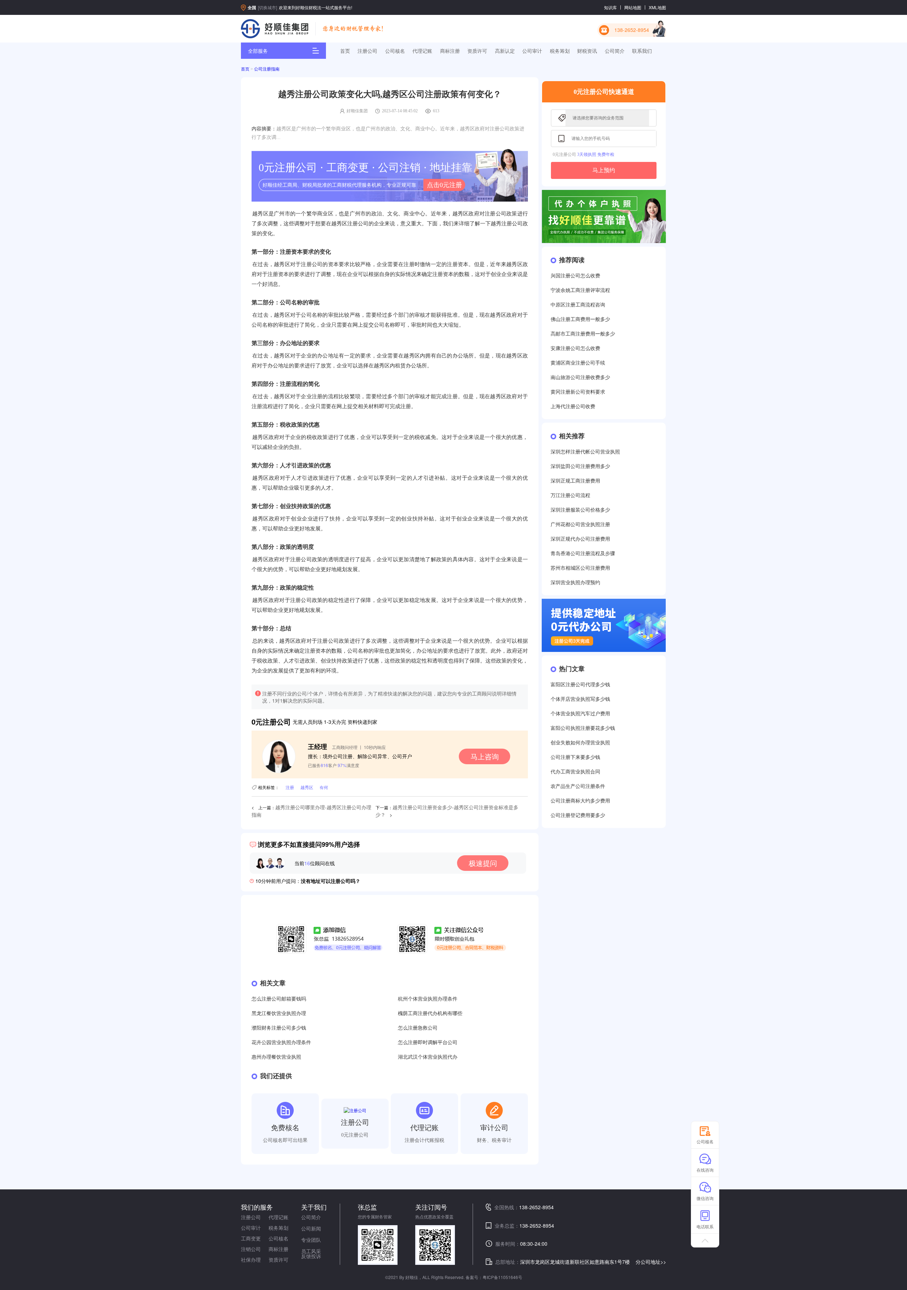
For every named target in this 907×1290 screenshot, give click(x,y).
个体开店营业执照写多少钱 (580, 699)
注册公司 (367, 50)
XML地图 (657, 7)
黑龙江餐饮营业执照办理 (279, 1013)
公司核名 (395, 50)
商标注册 (450, 50)
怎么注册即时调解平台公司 (427, 1042)
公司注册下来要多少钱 (575, 757)
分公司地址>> (651, 1261)
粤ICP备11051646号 (502, 1277)
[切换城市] (267, 7)
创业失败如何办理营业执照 (580, 742)
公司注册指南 (267, 69)
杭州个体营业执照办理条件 (427, 999)
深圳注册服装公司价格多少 (580, 510)
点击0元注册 (444, 184)
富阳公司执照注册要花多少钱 (583, 728)
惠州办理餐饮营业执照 (276, 1057)
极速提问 (483, 863)
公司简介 (615, 50)
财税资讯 (587, 50)
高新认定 (505, 50)
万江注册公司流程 (570, 495)
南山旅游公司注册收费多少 (580, 377)
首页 (345, 50)
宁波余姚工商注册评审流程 (580, 290)
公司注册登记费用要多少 (578, 815)
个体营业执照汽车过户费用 (580, 713)
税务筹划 (560, 50)
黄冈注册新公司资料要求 (578, 392)
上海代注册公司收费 (573, 406)
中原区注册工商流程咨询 (578, 305)
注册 (290, 787)
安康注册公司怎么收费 (575, 348)
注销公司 (251, 1248)
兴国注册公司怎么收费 (575, 275)
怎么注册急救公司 (418, 1028)
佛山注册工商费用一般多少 (580, 319)
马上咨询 (485, 756)
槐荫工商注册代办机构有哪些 (430, 1013)
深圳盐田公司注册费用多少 (580, 466)
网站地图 (632, 7)
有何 (324, 787)
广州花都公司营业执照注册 (580, 524)
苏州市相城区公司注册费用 (580, 568)
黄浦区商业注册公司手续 (578, 363)
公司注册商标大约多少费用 (580, 801)
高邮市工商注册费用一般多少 (583, 334)
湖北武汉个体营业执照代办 (427, 1057)
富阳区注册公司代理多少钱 (580, 684)
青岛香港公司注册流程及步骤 (583, 553)
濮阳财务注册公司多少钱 (279, 1028)
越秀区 (306, 787)
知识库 (610, 7)
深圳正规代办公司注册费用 (580, 539)
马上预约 (603, 170)
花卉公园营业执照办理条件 (281, 1042)
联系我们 (642, 50)
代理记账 (422, 50)
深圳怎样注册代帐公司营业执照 (585, 452)
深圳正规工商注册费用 (575, 481)
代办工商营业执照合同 (575, 771)
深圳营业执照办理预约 (575, 582)
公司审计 (532, 50)
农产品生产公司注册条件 (578, 786)
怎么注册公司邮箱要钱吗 (279, 999)
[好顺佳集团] (274, 28)
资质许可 (477, 50)
